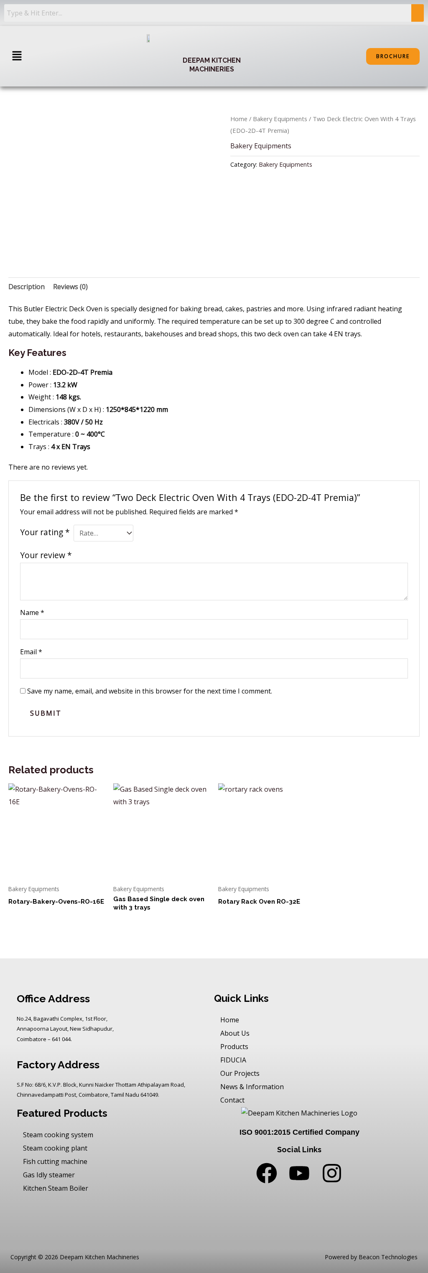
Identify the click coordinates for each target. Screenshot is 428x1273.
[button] (16, 56)
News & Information (252, 1086)
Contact (232, 1100)
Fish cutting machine (55, 1161)
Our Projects (240, 1073)
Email (31, 651)
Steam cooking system (58, 1134)
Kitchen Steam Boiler (55, 1188)
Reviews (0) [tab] (70, 286)
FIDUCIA (233, 1060)
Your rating (45, 532)
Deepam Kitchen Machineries (212, 64)
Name (32, 612)
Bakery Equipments (280, 118)
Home (238, 118)
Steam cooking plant (55, 1148)
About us (235, 1033)
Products (234, 1046)
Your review (46, 555)
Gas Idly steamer (49, 1174)
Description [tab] (26, 286)
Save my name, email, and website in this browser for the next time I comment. (149, 691)
